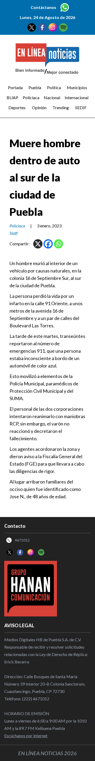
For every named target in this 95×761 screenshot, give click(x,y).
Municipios (77, 87)
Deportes (17, 107)
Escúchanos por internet (26, 735)
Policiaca (31, 97)
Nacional (52, 97)
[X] (37, 243)
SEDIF (81, 107)
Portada (15, 87)
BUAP (12, 97)
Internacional (76, 97)
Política (54, 87)
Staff (14, 233)
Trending (61, 107)
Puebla (34, 87)
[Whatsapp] (58, 243)
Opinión (39, 107)
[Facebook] (48, 243)
